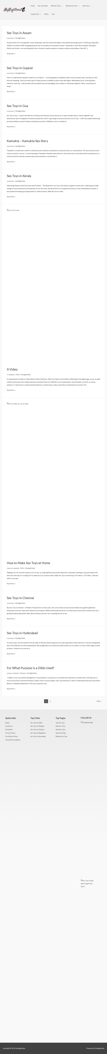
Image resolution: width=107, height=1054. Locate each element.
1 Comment (11, 375)
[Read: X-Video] (53, 287)
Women (23, 673)
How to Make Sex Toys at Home (28, 563)
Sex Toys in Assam (19, 33)
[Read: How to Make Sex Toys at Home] (53, 480)
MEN (17, 375)
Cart (53, 14)
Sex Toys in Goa (17, 106)
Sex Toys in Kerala (19, 176)
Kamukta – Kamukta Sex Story (27, 141)
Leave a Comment (13, 568)
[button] (61, 6)
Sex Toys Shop (43, 6)
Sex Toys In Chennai (20, 598)
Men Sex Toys (56, 6)
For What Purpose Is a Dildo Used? (30, 668)
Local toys (10, 38)
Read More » (11, 53)
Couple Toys (35, 14)
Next (99, 701)
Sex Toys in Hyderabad (22, 633)
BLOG (46, 14)
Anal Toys (86, 6)
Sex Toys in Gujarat (20, 68)
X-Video (12, 369)
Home (33, 6)
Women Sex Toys (71, 6)
